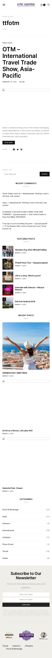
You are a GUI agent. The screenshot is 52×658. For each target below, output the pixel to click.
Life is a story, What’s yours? (28, 275)
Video (5, 558)
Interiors (6, 523)
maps (4, 203)
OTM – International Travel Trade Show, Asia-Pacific (19, 62)
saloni (22, 82)
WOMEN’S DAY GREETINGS (14, 373)
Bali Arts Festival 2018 (25, 301)
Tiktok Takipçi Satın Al (11, 193)
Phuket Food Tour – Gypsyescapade (31, 262)
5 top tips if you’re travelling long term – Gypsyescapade (24, 223)
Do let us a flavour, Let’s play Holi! (17, 430)
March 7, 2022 (20, 253)
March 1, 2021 (20, 266)
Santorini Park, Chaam (12, 488)
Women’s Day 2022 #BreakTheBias (31, 250)
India (4, 516)
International (8, 530)
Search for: (7, 170)
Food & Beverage (10, 509)
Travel (5, 551)
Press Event (7, 43)
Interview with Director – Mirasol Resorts (29, 288)
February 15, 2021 (9, 82)
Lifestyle (6, 537)
